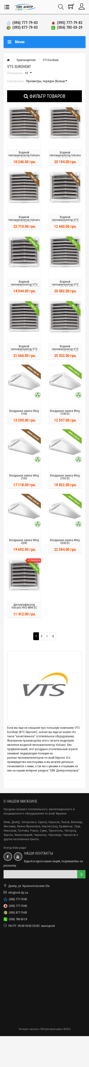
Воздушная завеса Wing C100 (24, 412)
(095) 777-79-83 (68, 22)
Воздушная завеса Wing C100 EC (65, 412)
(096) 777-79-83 (24, 22)
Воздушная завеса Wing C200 (24, 541)
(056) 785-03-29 (68, 27)
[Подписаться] (81, 874)
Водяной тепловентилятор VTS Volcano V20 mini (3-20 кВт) (65, 221)
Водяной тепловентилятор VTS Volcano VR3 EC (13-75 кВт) (65, 350)
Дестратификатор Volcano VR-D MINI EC (24, 606)
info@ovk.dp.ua (18, 892)
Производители (26, 60)
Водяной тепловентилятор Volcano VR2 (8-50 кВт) (65, 155)
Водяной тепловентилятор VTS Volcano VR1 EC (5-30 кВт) (65, 284)
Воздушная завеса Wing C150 (24, 477)
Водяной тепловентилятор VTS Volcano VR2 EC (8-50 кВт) (24, 349)
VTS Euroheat (50, 60)
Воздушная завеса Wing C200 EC (65, 541)
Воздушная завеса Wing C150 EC (65, 477)
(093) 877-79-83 (24, 27)
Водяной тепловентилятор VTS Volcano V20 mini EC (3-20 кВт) (24, 286)
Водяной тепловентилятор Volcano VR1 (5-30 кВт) (24, 155)
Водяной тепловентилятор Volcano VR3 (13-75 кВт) (24, 220)
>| (53, 636)
